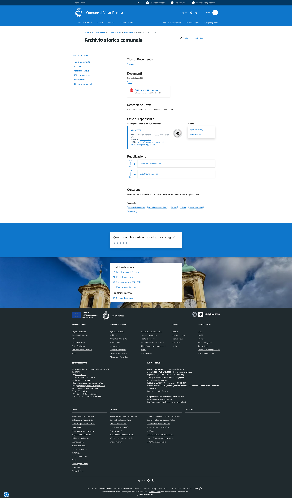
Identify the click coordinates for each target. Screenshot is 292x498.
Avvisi (174, 346)
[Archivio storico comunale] (132, 90)
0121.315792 (145, 139)
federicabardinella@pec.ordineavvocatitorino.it (168, 402)
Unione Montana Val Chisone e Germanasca (163, 416)
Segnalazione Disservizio (81, 434)
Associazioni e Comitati (206, 353)
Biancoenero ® (154, 491)
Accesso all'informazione (172, 22)
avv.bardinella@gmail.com (162, 399)
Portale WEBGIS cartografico (158, 427)
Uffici (74, 338)
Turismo (143, 349)
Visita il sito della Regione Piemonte (123, 416)
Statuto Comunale (79, 445)
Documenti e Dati (114, 32)
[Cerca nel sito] (215, 12)
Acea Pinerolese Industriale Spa (122, 434)
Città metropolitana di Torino (120, 420)
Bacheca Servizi (78, 441)
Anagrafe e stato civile (118, 338)
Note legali (76, 452)
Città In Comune (192, 488)
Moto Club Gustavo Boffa (156, 441)
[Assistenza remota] (200, 488)
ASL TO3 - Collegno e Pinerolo (121, 438)
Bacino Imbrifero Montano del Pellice (161, 420)
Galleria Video (203, 346)
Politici (74, 353)
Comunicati (176, 342)
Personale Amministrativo (82, 349)
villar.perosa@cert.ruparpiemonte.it (90, 383)
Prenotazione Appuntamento (83, 430)
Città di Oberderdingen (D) (119, 427)
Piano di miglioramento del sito (83, 423)
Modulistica (128, 32)
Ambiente (113, 335)
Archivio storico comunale (146, 89)
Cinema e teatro (178, 335)
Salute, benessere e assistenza (152, 342)
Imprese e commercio (149, 335)
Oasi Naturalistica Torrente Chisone (160, 434)
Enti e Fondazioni (78, 346)
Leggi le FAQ (77, 427)
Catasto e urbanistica (118, 349)
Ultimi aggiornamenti (80, 463)
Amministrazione (98, 32)
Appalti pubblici (115, 342)
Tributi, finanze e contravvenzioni (153, 346)
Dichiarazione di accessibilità (82, 420)
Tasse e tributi (177, 338)
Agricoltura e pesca (117, 331)
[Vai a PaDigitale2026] (206, 314)
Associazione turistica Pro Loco (158, 423)
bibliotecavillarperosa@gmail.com (143, 144)
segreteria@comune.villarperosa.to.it (91, 385)
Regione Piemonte (80, 2)
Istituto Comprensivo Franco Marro (160, 438)
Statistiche (76, 467)
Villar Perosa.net (116, 430)
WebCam (150, 430)
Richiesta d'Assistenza (80, 438)
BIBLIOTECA (135, 130)
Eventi (200, 331)
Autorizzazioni (115, 346)
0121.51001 (80, 372)
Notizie (175, 331)
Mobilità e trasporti (148, 338)
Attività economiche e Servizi (209, 349)
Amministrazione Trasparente (83, 416)
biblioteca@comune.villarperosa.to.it (150, 142)
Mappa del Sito (77, 471)
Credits (74, 460)
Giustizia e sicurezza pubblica (151, 331)
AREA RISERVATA (146, 494)
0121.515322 (80, 374)
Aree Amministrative (80, 335)
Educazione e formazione (119, 357)
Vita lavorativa (146, 353)
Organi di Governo (79, 331)
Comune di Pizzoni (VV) (118, 423)
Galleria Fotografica (205, 342)
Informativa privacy (79, 449)
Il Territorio (201, 338)
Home (87, 32)
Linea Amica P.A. (116, 441)
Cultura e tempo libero (118, 353)
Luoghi (200, 335)
